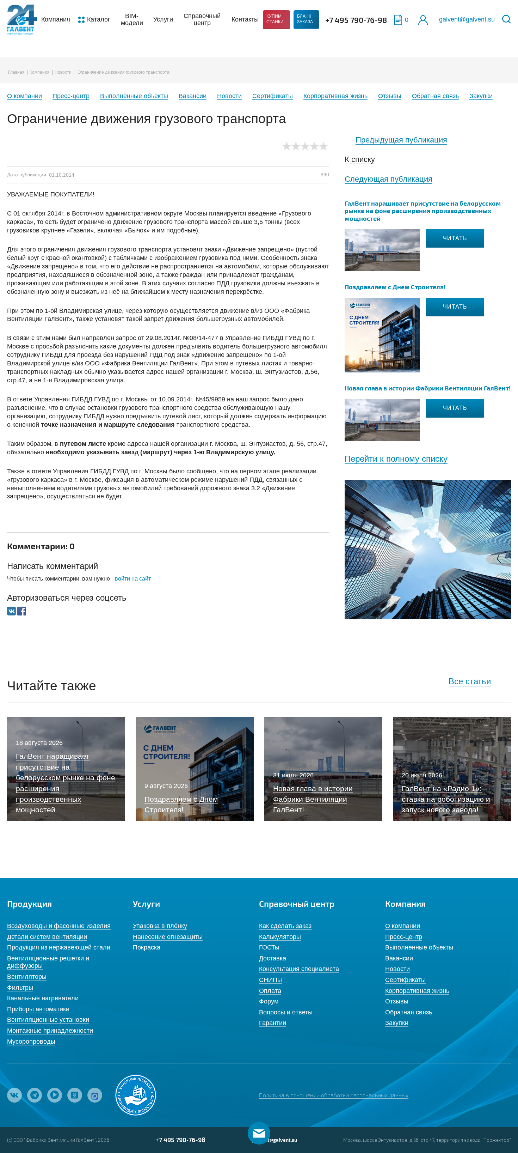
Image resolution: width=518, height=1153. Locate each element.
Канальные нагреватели (43, 998)
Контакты (245, 19)
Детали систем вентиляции (47, 936)
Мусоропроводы (31, 1041)
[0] (398, 20)
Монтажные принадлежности (50, 1030)
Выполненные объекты (134, 95)
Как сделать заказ (285, 925)
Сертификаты (272, 95)
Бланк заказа (305, 19)
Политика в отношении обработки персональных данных (333, 1095)
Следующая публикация (388, 179)
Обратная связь (435, 95)
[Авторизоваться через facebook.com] (21, 611)
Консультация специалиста (299, 968)
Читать (455, 238)
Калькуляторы (280, 936)
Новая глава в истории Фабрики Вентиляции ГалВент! (428, 388)
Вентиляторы (27, 976)
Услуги (163, 19)
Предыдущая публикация (401, 139)
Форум (268, 1001)
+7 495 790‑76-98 (356, 20)
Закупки (481, 95)
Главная (16, 72)
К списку (360, 159)
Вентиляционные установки (48, 1019)
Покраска (146, 947)
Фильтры (20, 987)
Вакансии (192, 95)
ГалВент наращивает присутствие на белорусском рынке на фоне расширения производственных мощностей (423, 210)
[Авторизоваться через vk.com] (12, 611)
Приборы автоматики (38, 1009)
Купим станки (275, 19)
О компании (24, 95)
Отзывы (389, 95)
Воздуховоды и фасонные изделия (59, 925)
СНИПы (270, 979)
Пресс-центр (71, 95)
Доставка (272, 958)
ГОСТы (269, 947)
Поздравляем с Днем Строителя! (395, 286)
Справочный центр (202, 19)
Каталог (98, 19)
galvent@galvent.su (467, 19)
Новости (63, 72)
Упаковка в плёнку (160, 925)
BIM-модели (132, 19)
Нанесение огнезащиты (168, 936)
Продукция (29, 903)
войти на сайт (133, 579)
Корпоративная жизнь (335, 95)
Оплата (270, 990)
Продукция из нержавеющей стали (58, 947)
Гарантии (272, 1022)
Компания (55, 19)
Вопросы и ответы (286, 1012)
